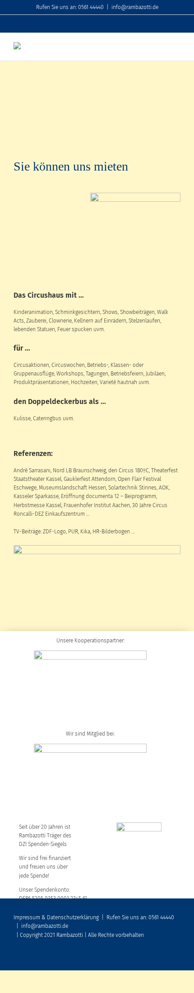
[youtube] (149, 957)
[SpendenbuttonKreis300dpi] (135, 195)
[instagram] (163, 957)
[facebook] (134, 957)
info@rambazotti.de (134, 7)
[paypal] (177, 957)
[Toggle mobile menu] (176, 47)
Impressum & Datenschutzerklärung (56, 917)
